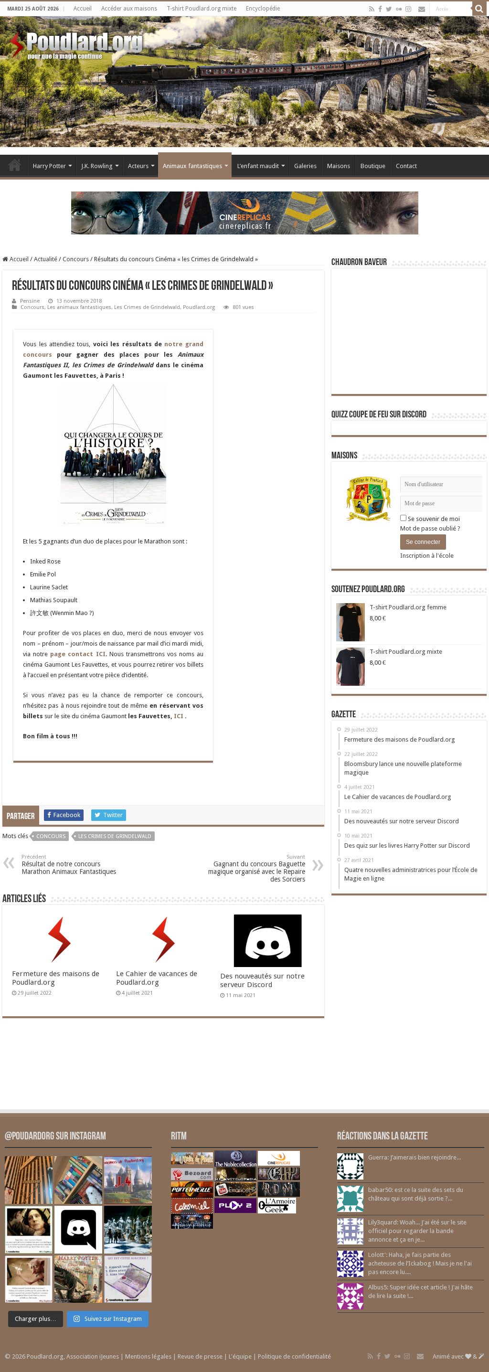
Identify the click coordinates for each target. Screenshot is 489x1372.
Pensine (30, 301)
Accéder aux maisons (129, 8)
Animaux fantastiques (192, 166)
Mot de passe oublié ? (430, 528)
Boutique (373, 166)
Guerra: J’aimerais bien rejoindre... (414, 1157)
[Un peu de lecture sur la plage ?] (78, 1180)
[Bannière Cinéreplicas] (244, 212)
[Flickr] (399, 9)
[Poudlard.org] (77, 43)
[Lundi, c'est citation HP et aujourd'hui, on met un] (29, 1279)
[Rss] (371, 9)
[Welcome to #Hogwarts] (29, 1180)
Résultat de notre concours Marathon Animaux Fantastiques (68, 864)
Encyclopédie (263, 8)
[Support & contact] (421, 9)
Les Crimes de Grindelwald (147, 307)
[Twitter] (389, 9)
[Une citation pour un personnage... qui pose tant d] (29, 1230)
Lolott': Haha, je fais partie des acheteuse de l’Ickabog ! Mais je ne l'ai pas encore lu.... (420, 1263)
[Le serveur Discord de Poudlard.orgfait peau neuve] (78, 1230)
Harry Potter (49, 166)
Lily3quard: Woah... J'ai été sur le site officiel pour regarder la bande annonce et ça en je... (417, 1231)
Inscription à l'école (427, 555)
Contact (406, 166)
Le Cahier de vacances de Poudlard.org (156, 978)
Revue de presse (200, 1356)
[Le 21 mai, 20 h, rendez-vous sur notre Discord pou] (78, 1279)
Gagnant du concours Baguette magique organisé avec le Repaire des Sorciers (256, 868)
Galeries (305, 166)
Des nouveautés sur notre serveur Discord (262, 980)
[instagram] (408, 9)
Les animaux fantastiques (79, 307)
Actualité (45, 259)
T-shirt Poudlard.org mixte (201, 8)
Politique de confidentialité (294, 1356)
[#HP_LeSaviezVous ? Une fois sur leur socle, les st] (128, 1230)
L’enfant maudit (258, 166)
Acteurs (138, 166)
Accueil (83, 8)
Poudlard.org (199, 307)
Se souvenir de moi (433, 518)
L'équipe (240, 1356)
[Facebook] (380, 9)
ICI (179, 716)
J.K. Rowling (97, 166)
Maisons (338, 166)
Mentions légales (148, 1356)
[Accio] (479, 8)
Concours (76, 259)
